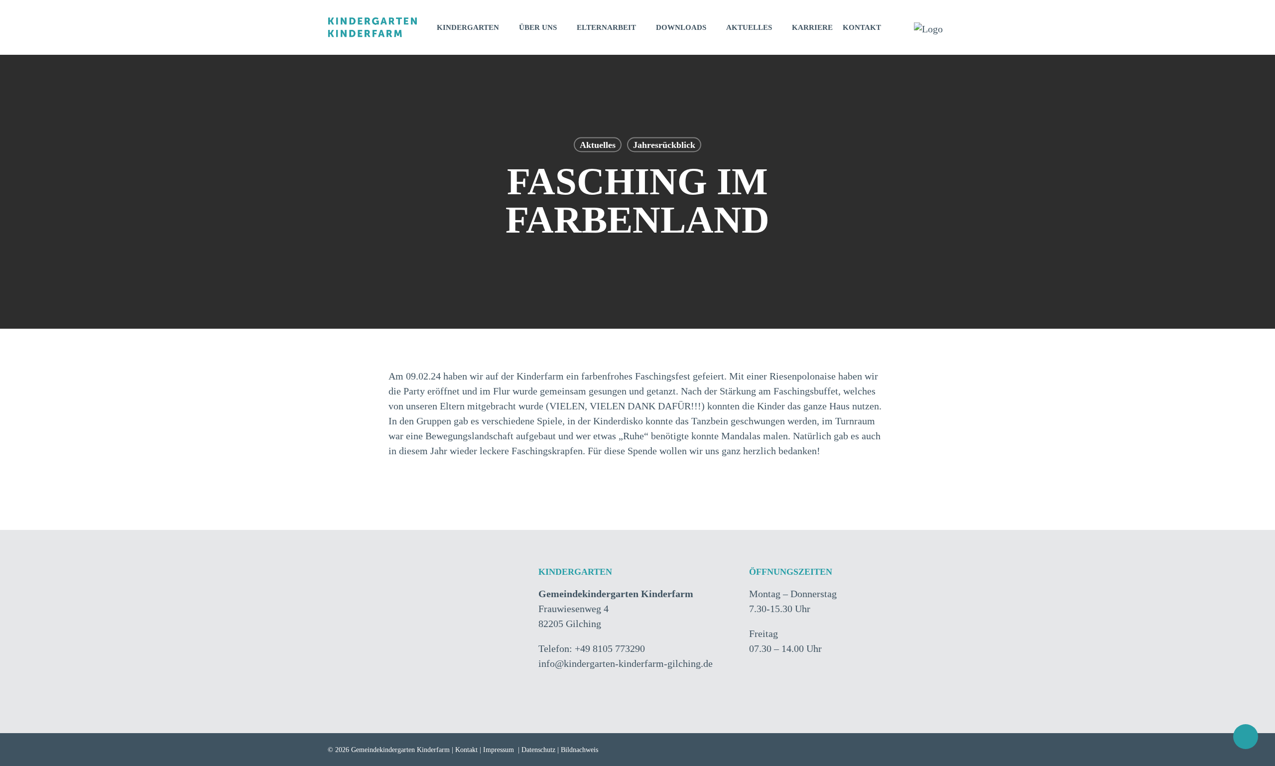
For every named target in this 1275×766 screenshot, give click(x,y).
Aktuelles (598, 145)
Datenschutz (538, 750)
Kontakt (466, 750)
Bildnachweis (579, 750)
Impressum (498, 750)
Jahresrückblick (664, 145)
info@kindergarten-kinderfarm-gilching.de (625, 663)
